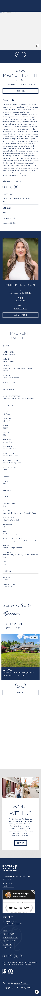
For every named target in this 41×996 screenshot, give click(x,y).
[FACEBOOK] (5, 956)
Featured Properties (10, 937)
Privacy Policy (25, 988)
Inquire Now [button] (20, 91)
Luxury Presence (21, 983)
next (23, 54)
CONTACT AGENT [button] (20, 315)
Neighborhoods (9, 941)
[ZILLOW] (22, 956)
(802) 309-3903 (21, 301)
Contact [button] (20, 843)
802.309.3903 (7, 883)
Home (5, 930)
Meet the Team (8, 934)
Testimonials (7, 944)
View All (20, 693)
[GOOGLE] (16, 956)
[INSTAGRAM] (10, 956)
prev (17, 54)
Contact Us (7, 948)
